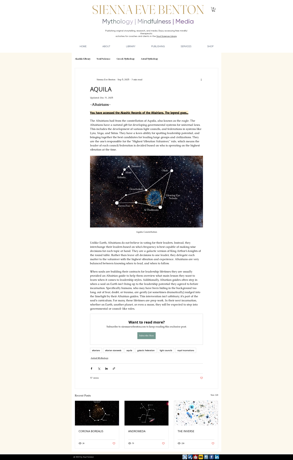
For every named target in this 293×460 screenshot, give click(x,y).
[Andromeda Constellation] (147, 413)
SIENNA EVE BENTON (148, 9)
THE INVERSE (186, 431)
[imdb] (201, 457)
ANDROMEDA (136, 431)
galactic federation (146, 350)
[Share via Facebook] (91, 368)
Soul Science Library (166, 36)
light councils (166, 350)
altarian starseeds (113, 350)
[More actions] (201, 80)
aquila (129, 350)
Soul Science (103, 58)
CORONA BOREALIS (91, 431)
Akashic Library (82, 58)
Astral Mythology (149, 58)
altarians (96, 350)
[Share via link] (113, 368)
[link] (213, 9)
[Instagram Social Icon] (206, 457)
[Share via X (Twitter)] (99, 368)
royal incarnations (185, 350)
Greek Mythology (126, 58)
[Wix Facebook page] (211, 457)
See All (214, 395)
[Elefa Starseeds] (97, 413)
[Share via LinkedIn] (106, 368)
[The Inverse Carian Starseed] (196, 413)
